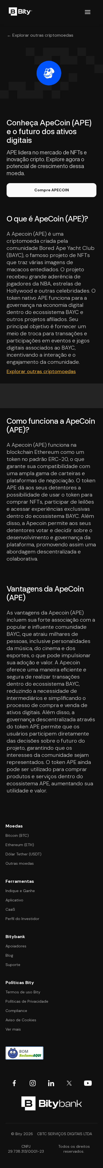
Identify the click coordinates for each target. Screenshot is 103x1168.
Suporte (12, 964)
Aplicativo (14, 900)
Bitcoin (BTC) (17, 835)
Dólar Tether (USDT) (23, 854)
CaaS (10, 909)
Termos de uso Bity (22, 992)
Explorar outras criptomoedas (41, 371)
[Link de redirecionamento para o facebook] (14, 1083)
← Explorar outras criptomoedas (40, 35)
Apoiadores (15, 946)
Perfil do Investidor (22, 918)
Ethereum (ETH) (19, 844)
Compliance (16, 1010)
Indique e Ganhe (20, 890)
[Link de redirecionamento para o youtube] (88, 1083)
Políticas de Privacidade (26, 1001)
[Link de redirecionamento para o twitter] (69, 1083)
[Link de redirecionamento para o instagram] (33, 1083)
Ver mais (13, 1029)
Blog (9, 955)
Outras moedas (19, 863)
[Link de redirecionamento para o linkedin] (51, 1083)
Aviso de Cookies (20, 1019)
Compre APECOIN (51, 190)
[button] (87, 12)
